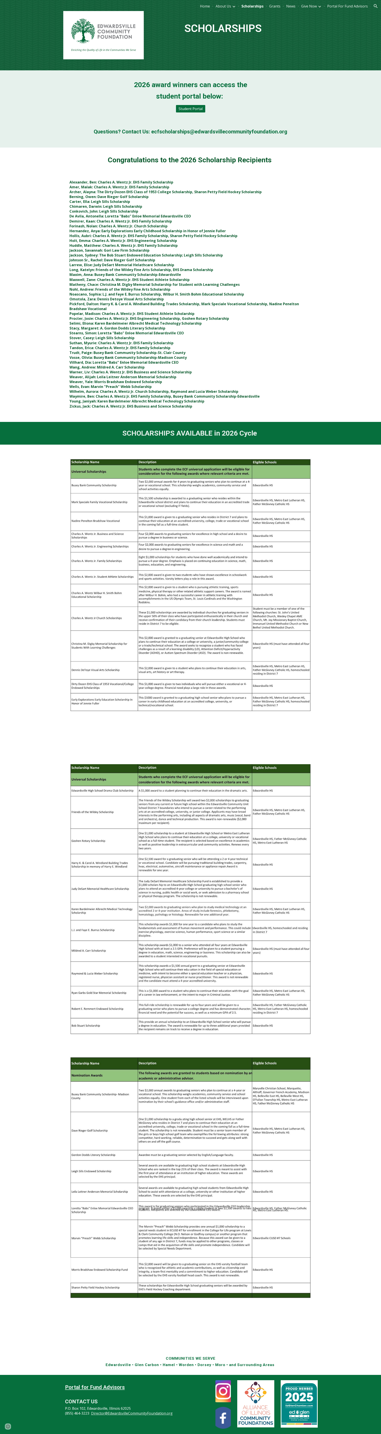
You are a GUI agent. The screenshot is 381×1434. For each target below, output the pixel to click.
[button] (375, 6)
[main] (223, 25)
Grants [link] (274, 6)
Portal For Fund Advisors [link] (347, 6)
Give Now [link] (309, 6)
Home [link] (205, 6)
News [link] (290, 6)
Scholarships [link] (252, 6)
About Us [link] (223, 6)
